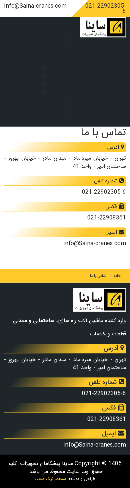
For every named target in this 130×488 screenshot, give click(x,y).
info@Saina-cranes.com (94, 243)
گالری (55, 101)
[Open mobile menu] (69, 20)
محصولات (50, 44)
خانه (56, 36)
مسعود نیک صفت (50, 479)
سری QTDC (26, 93)
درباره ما (52, 109)
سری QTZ (28, 77)
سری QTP (28, 68)
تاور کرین (41, 60)
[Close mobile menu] (70, 28)
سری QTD (28, 85)
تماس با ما (49, 117)
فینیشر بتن (39, 52)
